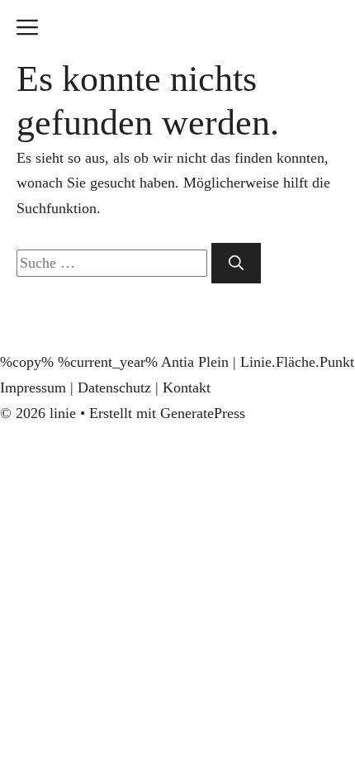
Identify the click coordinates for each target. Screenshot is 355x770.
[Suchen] (236, 263)
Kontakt (187, 387)
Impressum (33, 387)
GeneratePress (202, 413)
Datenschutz (114, 387)
